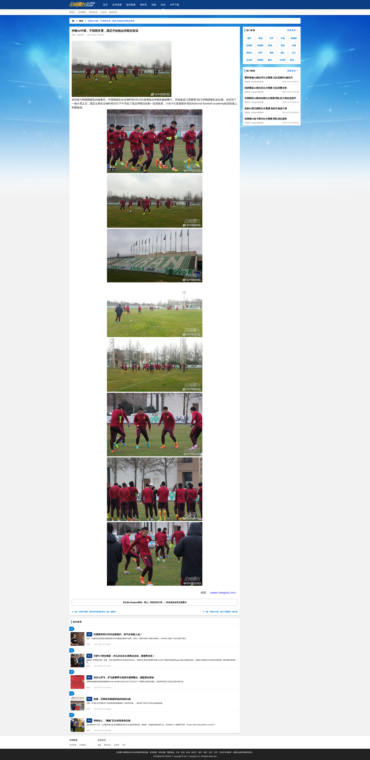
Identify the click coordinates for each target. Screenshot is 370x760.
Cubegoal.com (194, 756)
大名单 (103, 12)
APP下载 (174, 4)
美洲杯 (294, 38)
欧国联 (260, 45)
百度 (123, 745)
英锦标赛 (272, 45)
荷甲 (260, 52)
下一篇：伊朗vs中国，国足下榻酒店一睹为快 (220, 611)
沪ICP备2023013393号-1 (163, 756)
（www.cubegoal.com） (223, 592)
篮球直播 (130, 4)
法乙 (294, 52)
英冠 (283, 45)
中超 (283, 38)
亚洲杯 (249, 45)
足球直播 (117, 4)
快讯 (163, 4)
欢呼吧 (116, 745)
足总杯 (249, 59)
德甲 (249, 38)
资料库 (143, 4)
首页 (105, 4)
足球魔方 (82, 745)
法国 (294, 45)
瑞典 (272, 52)
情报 (154, 4)
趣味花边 (113, 12)
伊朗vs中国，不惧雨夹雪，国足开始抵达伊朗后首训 (111, 20)
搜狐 (99, 745)
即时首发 (93, 12)
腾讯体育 (107, 745)
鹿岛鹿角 (272, 59)
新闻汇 (72, 12)
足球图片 (82, 12)
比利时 (283, 59)
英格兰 (249, 52)
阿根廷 (260, 59)
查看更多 (291, 30)
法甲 (272, 38)
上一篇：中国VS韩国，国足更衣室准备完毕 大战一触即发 (94, 611)
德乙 (283, 52)
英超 (260, 38)
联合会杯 (294, 59)
